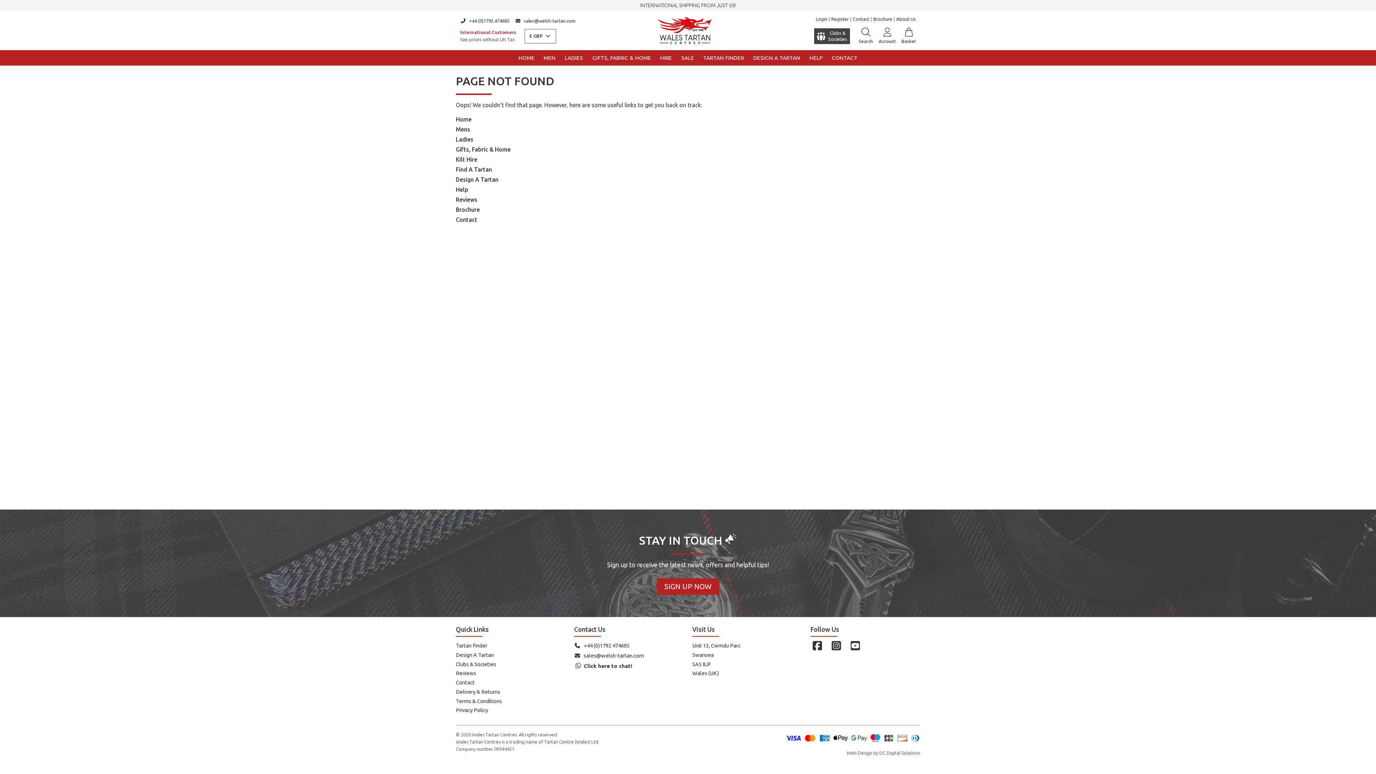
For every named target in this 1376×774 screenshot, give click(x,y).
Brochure (882, 19)
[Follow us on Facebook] (817, 645)
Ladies (574, 58)
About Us (906, 19)
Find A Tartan (474, 169)
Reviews (466, 199)
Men (549, 58)
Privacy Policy (472, 710)
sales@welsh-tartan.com (549, 20)
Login (821, 19)
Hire (666, 58)
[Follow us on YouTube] (855, 645)
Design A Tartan (477, 179)
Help (816, 58)
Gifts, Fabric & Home (621, 58)
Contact (861, 19)
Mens (463, 129)
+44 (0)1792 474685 (489, 20)
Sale (687, 58)
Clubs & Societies (476, 664)
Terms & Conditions (479, 701)
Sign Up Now (688, 586)
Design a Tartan (776, 58)
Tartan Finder (723, 58)
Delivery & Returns (478, 692)
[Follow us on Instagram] (836, 645)
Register (840, 19)
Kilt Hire (466, 159)
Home (527, 58)
